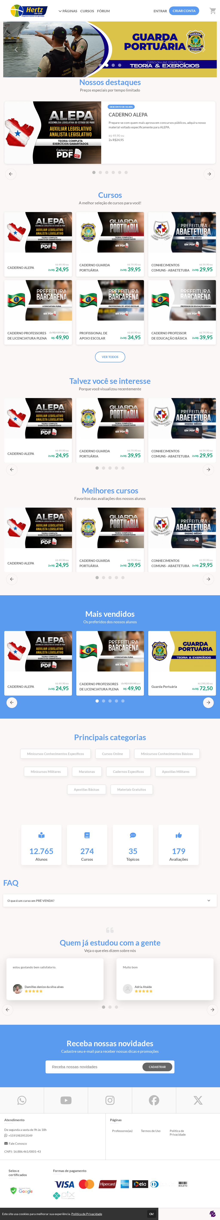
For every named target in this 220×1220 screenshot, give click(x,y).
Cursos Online (112, 754)
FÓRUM (103, 11)
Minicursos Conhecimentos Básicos (167, 754)
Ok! (151, 1214)
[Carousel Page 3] (113, 65)
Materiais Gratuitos (131, 789)
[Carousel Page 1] (100, 65)
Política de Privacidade (178, 1132)
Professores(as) (122, 1131)
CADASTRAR (157, 1067)
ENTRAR (160, 11)
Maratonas (87, 772)
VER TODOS (110, 357)
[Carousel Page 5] (119, 172)
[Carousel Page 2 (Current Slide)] (107, 65)
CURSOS (87, 11)
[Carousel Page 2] (100, 172)
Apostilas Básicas (86, 789)
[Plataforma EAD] (212, 1214)
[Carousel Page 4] (119, 65)
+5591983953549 (20, 1135)
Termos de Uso (150, 1131)
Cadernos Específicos (128, 772)
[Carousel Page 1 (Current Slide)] (94, 172)
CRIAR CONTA (184, 11)
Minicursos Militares (46, 772)
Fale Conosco (18, 1143)
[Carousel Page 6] (126, 172)
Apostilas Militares (175, 772)
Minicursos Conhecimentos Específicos (55, 754)
